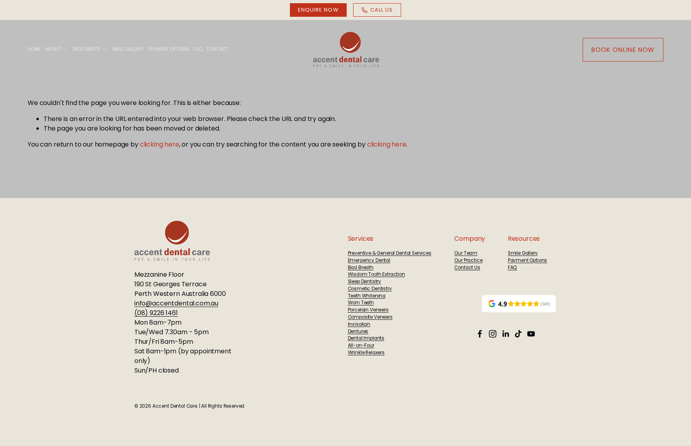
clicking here (159, 144)
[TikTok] (518, 334)
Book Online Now (623, 49)
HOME (34, 49)
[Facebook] (480, 334)
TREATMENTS (86, 49)
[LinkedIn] (505, 334)
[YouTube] (531, 334)
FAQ (197, 49)
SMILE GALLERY (128, 49)
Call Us (381, 10)
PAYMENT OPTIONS (168, 49)
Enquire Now (318, 10)
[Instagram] (493, 334)
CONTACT (217, 49)
